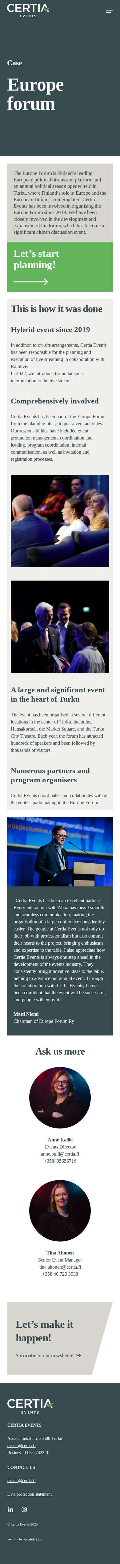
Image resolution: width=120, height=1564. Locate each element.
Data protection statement (29, 1494)
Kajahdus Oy (33, 1539)
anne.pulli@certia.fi (60, 1154)
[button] (109, 11)
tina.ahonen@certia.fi (60, 1267)
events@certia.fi (21, 1445)
